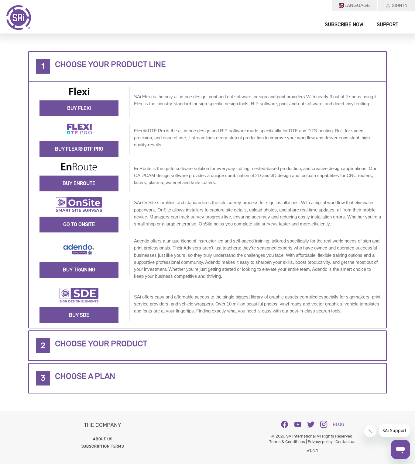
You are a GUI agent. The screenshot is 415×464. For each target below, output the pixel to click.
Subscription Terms (102, 446)
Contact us (345, 441)
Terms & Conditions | (288, 441)
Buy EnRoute (79, 183)
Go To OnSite (79, 224)
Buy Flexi (79, 108)
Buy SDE (79, 315)
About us (102, 439)
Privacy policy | (321, 441)
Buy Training (79, 270)
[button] (207, 66)
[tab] (207, 66)
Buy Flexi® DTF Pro (79, 149)
